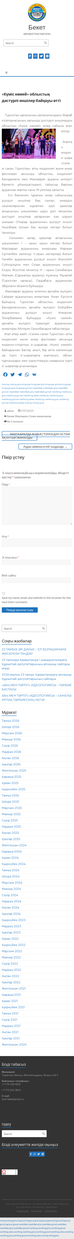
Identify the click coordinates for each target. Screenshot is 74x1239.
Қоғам (10, 416)
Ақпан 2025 (10, 833)
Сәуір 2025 (10, 820)
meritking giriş (56, 395)
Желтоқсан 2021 (14, 988)
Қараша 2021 (11, 994)
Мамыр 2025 (11, 814)
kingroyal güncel (53, 384)
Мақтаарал (21, 416)
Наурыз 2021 (11, 1026)
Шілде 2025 (10, 801)
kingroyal (26, 384)
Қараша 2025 (11, 776)
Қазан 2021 (10, 1001)
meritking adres (31, 395)
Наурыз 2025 (11, 826)
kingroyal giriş (38, 384)
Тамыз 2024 (10, 870)
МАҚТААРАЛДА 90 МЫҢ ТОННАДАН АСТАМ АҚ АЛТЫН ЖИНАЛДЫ (36, 435)
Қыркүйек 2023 (14, 920)
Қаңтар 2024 (11, 914)
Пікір (6, 484)
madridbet (37, 388)
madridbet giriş (50, 388)
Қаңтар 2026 (11, 764)
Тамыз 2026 (10, 720)
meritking (56, 392)
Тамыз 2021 (10, 1013)
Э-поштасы (10, 557)
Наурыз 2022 (11, 970)
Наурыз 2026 (11, 752)
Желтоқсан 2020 (14, 1044)
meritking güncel (14, 395)
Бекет (36, 27)
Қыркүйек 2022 (14, 945)
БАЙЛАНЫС (51, 1211)
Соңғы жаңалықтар (40, 416)
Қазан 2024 (10, 857)
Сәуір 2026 (10, 745)
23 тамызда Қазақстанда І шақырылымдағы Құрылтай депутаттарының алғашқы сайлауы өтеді (36, 664)
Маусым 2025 (12, 808)
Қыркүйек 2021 (13, 1007)
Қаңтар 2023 (11, 932)
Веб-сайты (9, 575)
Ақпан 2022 (10, 976)
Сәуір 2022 (10, 963)
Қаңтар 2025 (11, 839)
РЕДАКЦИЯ (23, 1211)
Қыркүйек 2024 (14, 864)
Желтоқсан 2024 (14, 845)
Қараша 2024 (12, 851)
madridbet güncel (42, 392)
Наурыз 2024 (11, 901)
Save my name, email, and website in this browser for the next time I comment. (36, 600)
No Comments (15, 421)
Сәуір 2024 (10, 895)
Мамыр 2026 (11, 739)
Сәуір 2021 (9, 1019)
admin (10, 410)
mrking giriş (15, 384)
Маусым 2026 (12, 733)
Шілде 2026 (10, 727)
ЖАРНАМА (36, 1211)
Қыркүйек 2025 (13, 789)
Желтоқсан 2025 (14, 770)
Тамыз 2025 (10, 795)
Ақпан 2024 (10, 907)
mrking (5, 384)
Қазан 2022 (10, 938)
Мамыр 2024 (11, 889)
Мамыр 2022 (11, 957)
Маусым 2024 (12, 882)
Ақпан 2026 (10, 758)
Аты (5, 536)
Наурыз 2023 (11, 926)
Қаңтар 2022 (11, 982)
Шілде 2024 (10, 876)
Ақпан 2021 (10, 1032)
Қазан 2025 (10, 783)
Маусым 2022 (12, 951)
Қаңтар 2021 (11, 1038)
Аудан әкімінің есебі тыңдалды (45, 446)
